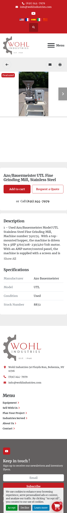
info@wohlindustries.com (35, 7)
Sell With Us (10, 407)
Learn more (41, 507)
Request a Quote (47, 189)
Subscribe (33, 486)
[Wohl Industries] (22, 347)
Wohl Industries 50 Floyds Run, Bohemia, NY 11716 (36, 369)
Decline (25, 507)
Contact (8, 428)
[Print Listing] (60, 64)
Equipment (10, 402)
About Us (8, 423)
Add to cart (17, 189)
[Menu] (51, 45)
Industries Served (14, 418)
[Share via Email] (50, 64)
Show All (10, 258)
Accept (12, 507)
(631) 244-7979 (35, 3)
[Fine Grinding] (7, 64)
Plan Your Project (14, 413)
